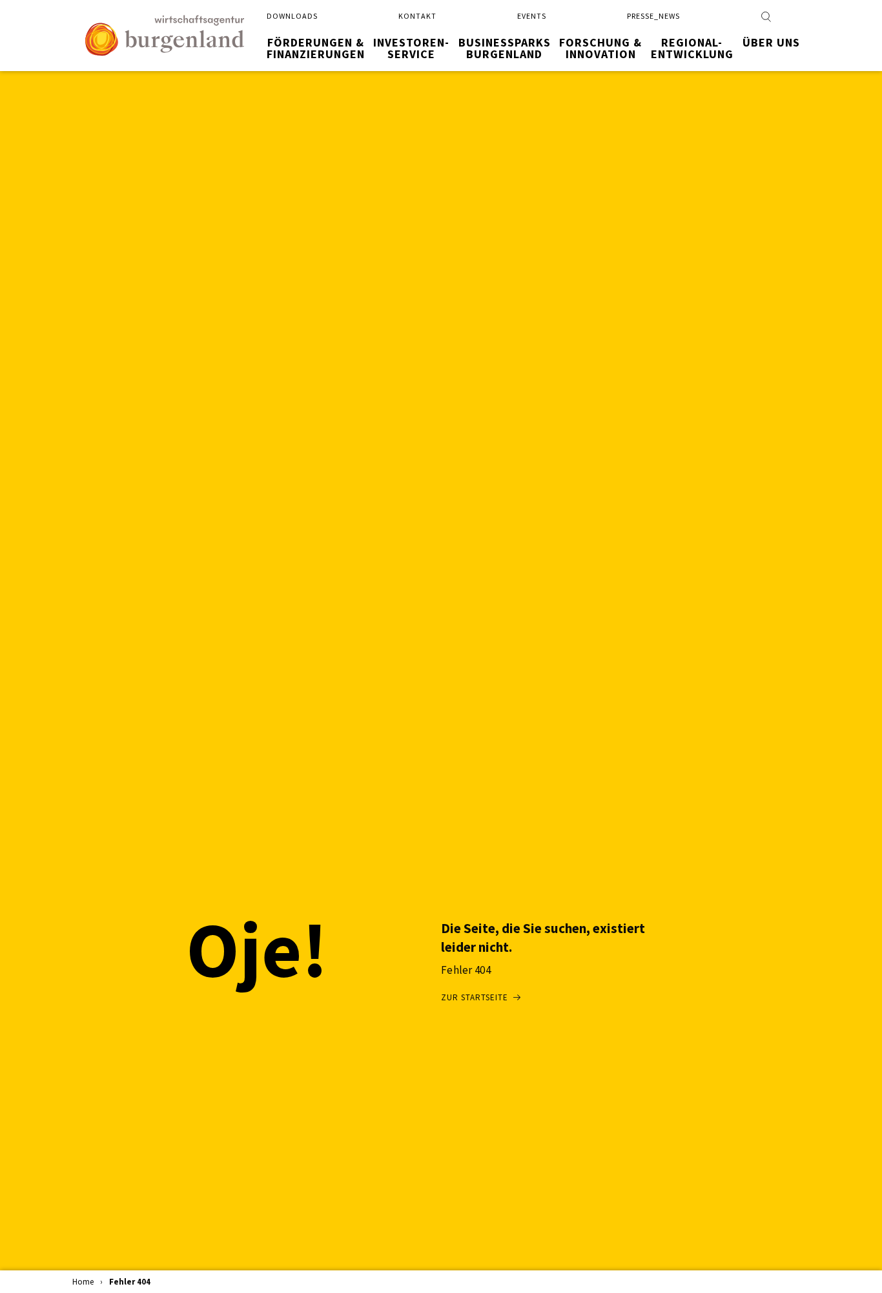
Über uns (771, 42)
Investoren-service (411, 48)
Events (531, 16)
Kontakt (417, 16)
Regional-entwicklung (692, 48)
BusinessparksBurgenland (504, 48)
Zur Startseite (474, 997)
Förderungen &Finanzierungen (316, 48)
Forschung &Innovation (600, 48)
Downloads (292, 16)
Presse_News (653, 16)
